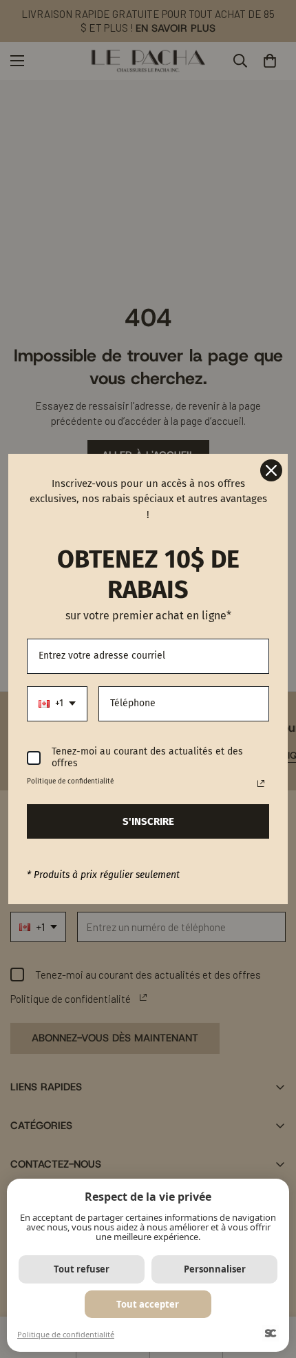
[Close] (271, 470)
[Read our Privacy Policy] (261, 783)
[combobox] (57, 703)
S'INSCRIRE (148, 821)
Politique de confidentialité (65, 1334)
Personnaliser (215, 1269)
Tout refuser (81, 1269)
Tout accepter (147, 1304)
